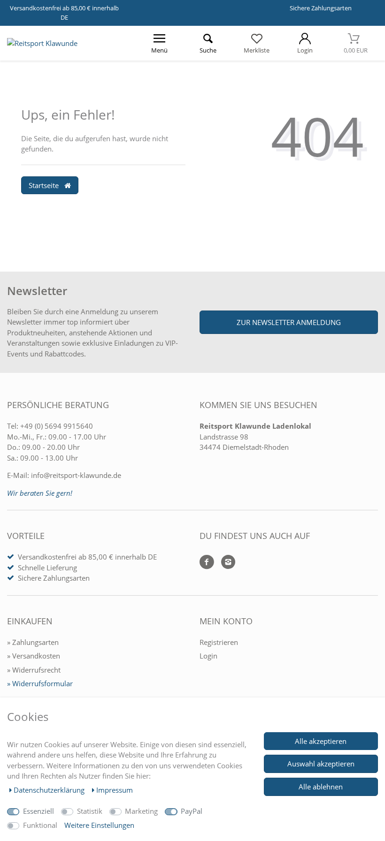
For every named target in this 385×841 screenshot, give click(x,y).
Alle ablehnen (321, 786)
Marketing (141, 811)
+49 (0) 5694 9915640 (56, 426)
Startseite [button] (45, 185)
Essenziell (38, 811)
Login (208, 655)
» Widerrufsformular (40, 683)
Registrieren (219, 642)
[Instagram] (224, 563)
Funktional (40, 825)
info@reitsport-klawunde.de (76, 475)
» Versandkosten (33, 655)
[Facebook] (207, 563)
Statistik (89, 811)
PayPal (191, 811)
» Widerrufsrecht (34, 669)
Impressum (114, 790)
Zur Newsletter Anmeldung (289, 322)
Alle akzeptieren (320, 741)
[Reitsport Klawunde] (42, 43)
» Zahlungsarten (33, 642)
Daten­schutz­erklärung (50, 790)
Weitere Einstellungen (99, 825)
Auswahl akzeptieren (320, 763)
